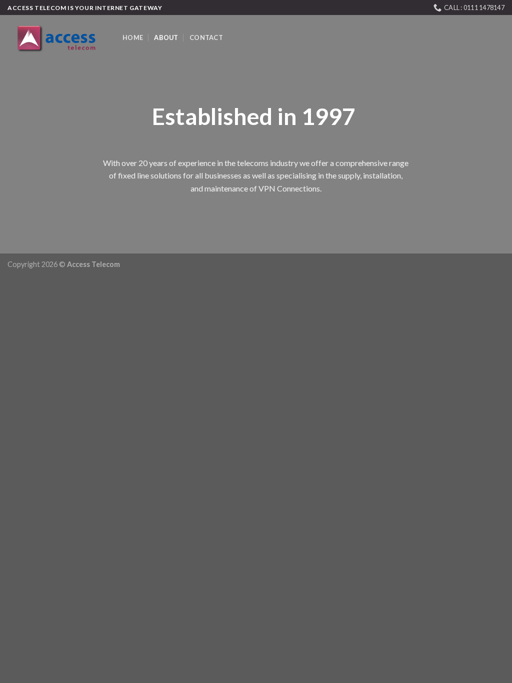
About (166, 38)
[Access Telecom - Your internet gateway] (58, 38)
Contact (206, 38)
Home (132, 38)
